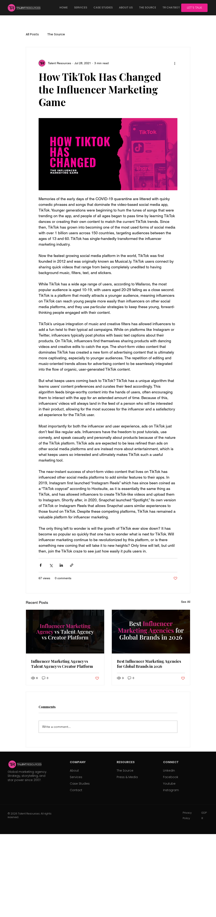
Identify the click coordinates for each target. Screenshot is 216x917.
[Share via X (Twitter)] (51, 565)
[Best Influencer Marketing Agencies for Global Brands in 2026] (151, 631)
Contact (76, 790)
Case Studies (80, 783)
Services (76, 777)
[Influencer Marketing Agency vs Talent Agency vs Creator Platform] (65, 631)
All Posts (32, 34)
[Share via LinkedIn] (61, 565)
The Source (56, 34)
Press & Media (127, 777)
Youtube (169, 783)
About (74, 770)
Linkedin (169, 770)
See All (185, 601)
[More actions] (174, 63)
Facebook (170, 777)
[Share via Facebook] (41, 565)
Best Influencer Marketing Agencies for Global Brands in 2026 (149, 664)
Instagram (171, 790)
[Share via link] (72, 565)
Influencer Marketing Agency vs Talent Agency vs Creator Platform (62, 664)
